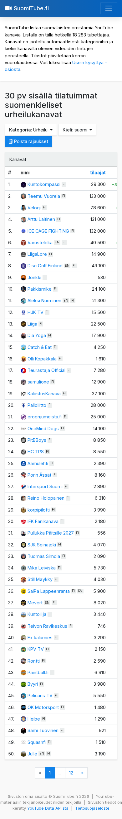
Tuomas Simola (44, 556)
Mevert (35, 602)
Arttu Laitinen (41, 219)
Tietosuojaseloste (92, 808)
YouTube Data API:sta (48, 808)
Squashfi (37, 742)
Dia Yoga (37, 335)
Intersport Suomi (45, 486)
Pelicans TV (40, 695)
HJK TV (35, 312)
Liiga (32, 323)
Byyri (33, 684)
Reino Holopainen (46, 498)
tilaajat (98, 172)
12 (71, 772)
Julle (32, 753)
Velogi (34, 207)
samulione (38, 381)
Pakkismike (40, 289)
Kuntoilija (37, 614)
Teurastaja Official (46, 370)
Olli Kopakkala (42, 358)
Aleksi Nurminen (44, 300)
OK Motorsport (43, 707)
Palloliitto (37, 405)
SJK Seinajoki (42, 544)
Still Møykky (40, 579)
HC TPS (36, 451)
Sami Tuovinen (43, 730)
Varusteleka (40, 242)
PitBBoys (37, 440)
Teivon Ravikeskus (47, 626)
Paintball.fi (38, 672)
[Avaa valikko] (108, 8)
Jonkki (34, 277)
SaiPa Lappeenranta (49, 591)
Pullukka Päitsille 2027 (51, 533)
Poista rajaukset (30, 141)
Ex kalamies (40, 637)
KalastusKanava (44, 393)
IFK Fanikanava (43, 521)
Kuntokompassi (45, 184)
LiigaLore (37, 254)
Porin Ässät (39, 475)
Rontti (34, 661)
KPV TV (36, 649)
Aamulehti (38, 463)
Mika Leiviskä (42, 567)
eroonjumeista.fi (45, 416)
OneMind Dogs (43, 428)
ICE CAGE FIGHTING (48, 231)
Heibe (34, 718)
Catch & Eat (40, 347)
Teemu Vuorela (44, 196)
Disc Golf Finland (45, 265)
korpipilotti (39, 509)
